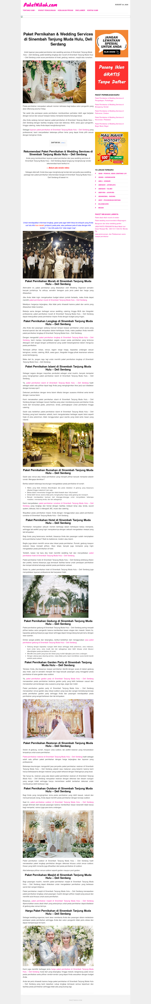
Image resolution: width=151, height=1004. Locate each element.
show (62, 142)
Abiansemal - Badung (106, 196)
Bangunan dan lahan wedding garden (108, 223)
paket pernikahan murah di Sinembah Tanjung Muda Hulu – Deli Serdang (58, 300)
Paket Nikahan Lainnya (106, 214)
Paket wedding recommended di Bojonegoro (110, 220)
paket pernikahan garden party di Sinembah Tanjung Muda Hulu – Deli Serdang (60, 678)
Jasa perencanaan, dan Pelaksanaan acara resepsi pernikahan (110, 235)
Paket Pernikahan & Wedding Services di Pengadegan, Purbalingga (109, 99)
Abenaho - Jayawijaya (107, 185)
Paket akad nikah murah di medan (107, 217)
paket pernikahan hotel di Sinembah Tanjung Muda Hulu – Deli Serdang (58, 554)
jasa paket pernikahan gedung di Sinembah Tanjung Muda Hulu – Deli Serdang (58, 641)
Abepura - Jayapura (106, 192)
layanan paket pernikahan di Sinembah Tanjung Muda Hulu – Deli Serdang (59, 129)
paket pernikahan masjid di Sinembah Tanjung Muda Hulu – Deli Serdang (63, 901)
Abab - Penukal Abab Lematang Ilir (112, 173)
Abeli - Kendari (104, 181)
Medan (101, 208)
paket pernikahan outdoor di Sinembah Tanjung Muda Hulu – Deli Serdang (62, 802)
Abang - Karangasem (106, 177)
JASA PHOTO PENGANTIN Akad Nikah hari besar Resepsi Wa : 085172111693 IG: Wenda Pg (111, 228)
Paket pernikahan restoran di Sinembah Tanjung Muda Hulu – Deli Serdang (52, 756)
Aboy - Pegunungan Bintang (109, 200)
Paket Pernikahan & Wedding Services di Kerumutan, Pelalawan (109, 118)
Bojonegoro (103, 204)
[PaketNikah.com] (40, 4)
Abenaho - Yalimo (105, 189)
